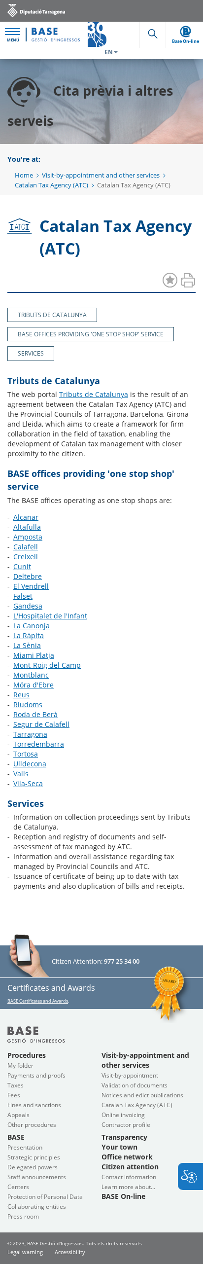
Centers (18, 1187)
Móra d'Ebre (33, 684)
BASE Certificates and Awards (37, 1001)
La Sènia (27, 645)
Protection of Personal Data (45, 1196)
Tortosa (25, 753)
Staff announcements (36, 1177)
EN (108, 52)
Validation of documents (135, 1085)
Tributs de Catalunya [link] (52, 315)
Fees (13, 1095)
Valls (21, 773)
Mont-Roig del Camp (47, 665)
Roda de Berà (35, 714)
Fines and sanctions (34, 1105)
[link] (36, 10)
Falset (23, 596)
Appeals (18, 1115)
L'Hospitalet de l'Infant (50, 615)
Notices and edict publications (142, 1095)
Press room (23, 1216)
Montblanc (31, 675)
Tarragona (30, 734)
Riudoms (27, 704)
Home (24, 175)
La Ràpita (28, 635)
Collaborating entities (36, 1206)
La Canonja (31, 625)
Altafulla (27, 527)
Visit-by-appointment (130, 1075)
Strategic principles (33, 1157)
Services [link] (31, 353)
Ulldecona (29, 763)
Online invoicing (123, 1115)
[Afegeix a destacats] (170, 280)
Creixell (25, 556)
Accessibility (70, 1252)
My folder (20, 1065)
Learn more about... (128, 1187)
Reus (21, 694)
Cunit (22, 566)
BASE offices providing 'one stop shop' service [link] (91, 334)
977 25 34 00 (121, 961)
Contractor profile (126, 1124)
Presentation (24, 1147)
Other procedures (31, 1124)
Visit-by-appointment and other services (101, 175)
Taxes (15, 1085)
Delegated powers (32, 1167)
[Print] (188, 280)
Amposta (27, 537)
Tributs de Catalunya (93, 394)
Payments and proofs (36, 1075)
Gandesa (27, 606)
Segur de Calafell (41, 724)
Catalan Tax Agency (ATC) (51, 185)
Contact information (129, 1177)
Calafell (25, 546)
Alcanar (25, 517)
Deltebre (27, 576)
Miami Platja (33, 655)
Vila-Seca (28, 783)
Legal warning (25, 1252)
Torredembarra (38, 744)
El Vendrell (31, 586)
